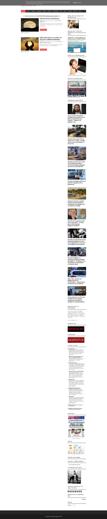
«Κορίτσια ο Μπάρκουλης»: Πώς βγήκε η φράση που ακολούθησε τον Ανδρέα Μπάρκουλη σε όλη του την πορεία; (76, 364)
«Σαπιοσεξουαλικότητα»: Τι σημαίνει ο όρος (76, 358)
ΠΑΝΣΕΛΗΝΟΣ (42, 21)
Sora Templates (51, 516)
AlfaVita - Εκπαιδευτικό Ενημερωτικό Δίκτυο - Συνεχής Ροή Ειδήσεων (76, 357)
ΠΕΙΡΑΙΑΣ (33, 11)
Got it (80, 2)
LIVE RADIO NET (72, 348)
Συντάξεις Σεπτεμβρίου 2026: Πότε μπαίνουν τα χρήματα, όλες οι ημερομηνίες (77, 183)
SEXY (80, 11)
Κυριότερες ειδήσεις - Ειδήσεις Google (76, 371)
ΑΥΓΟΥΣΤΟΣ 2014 (58, 20)
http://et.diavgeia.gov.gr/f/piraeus (74, 464)
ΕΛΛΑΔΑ (28, 11)
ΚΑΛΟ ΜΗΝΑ (48, 42)
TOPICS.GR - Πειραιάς (73, 362)
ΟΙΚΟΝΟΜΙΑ (55, 11)
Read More (43, 29)
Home (24, 11)
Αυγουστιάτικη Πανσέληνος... (50, 18)
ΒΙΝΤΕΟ (41, 42)
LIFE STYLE (75, 11)
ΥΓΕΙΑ (61, 11)
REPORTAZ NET (29, 6)
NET (42, 20)
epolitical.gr (71, 396)
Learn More (75, 2)
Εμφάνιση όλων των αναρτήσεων (52, 16)
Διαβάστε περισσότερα (25, 32)
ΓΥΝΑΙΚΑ (70, 11)
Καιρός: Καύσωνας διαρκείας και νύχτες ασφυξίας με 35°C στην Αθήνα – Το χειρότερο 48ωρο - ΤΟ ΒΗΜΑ (76, 373)
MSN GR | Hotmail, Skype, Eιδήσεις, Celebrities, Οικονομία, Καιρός (75, 409)
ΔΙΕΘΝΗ (44, 11)
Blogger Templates (58, 516)
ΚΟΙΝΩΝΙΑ (39, 11)
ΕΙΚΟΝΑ (44, 42)
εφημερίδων (78, 438)
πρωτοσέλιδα (74, 438)
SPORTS (65, 11)
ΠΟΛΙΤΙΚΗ (49, 11)
